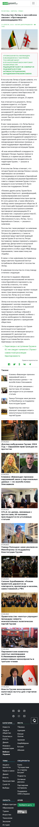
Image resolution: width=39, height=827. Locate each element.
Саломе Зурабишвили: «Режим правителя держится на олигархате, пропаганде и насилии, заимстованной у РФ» (19, 585)
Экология (6, 821)
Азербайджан (23, 743)
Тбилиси (20, 727)
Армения (21, 740)
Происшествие (9, 781)
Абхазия (20, 750)
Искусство (7, 815)
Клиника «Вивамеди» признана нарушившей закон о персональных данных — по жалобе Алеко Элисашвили (19, 480)
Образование (8, 808)
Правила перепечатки (30, 360)
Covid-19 (6, 784)
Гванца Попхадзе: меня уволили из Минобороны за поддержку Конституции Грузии (22, 400)
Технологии (7, 818)
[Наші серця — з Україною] (10, 3)
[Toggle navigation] (33, 3)
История (6, 825)
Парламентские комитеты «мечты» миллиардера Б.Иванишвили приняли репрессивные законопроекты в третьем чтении (17, 656)
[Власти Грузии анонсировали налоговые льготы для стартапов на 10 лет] (19, 675)
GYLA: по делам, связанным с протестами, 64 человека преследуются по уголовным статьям (16, 515)
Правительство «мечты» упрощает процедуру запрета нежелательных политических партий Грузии (19, 620)
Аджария (21, 730)
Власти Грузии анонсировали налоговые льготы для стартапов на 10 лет (19, 691)
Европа (14, 11)
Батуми (20, 747)
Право (20, 11)
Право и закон (8, 771)
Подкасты (21, 776)
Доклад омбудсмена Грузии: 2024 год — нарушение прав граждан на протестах (19, 446)
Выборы (6, 788)
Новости (6, 727)
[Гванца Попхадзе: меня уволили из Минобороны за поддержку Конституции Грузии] (4, 401)
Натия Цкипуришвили (24, 24)
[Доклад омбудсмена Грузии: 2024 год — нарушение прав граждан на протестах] (19, 430)
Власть (5, 778)
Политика (5, 11)
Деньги (5, 742)
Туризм (6, 811)
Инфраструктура (9, 804)
